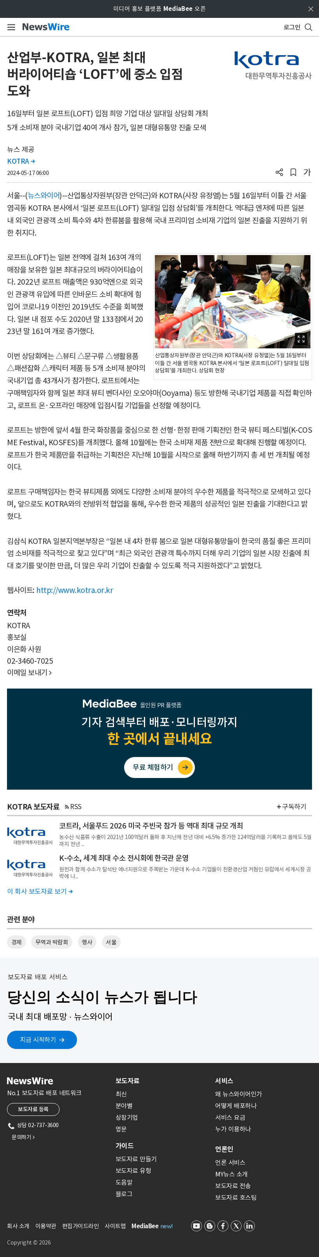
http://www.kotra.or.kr (74, 590)
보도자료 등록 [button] (33, 1109)
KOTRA (21, 161)
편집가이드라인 (80, 1226)
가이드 (124, 1146)
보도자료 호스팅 (235, 1197)
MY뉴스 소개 (231, 1174)
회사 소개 (18, 1226)
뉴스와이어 (44, 195)
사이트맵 (115, 1226)
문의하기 (23, 1137)
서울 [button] (111, 942)
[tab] (162, 1080)
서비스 (224, 1081)
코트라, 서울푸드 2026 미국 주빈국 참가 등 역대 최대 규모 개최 (151, 825)
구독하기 (294, 806)
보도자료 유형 (133, 1171)
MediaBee (144, 1226)
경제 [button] (16, 942)
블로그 (124, 1194)
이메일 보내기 (29, 672)
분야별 (124, 1106)
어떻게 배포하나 (235, 1106)
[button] (279, 173)
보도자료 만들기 (136, 1159)
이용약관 (45, 1226)
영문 (121, 1129)
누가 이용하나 (233, 1129)
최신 (121, 1094)
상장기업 (127, 1117)
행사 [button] (87, 942)
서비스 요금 (230, 1117)
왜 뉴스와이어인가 (238, 1094)
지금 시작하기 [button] (38, 1040)
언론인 (224, 1149)
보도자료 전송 (233, 1186)
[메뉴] (10, 27)
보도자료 (128, 1081)
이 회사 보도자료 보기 (39, 891)
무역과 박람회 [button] (51, 942)
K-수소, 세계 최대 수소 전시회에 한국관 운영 (123, 858)
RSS (76, 806)
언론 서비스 (230, 1162)
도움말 (124, 1182)
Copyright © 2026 (29, 1242)
